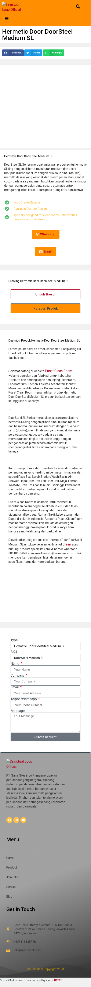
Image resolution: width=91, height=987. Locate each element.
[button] (13, 52)
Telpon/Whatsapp (24, 699)
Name (15, 663)
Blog (9, 896)
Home (10, 857)
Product (11, 867)
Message (18, 711)
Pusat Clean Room (58, 371)
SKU (14, 652)
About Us (12, 877)
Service (11, 887)
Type (14, 640)
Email (15, 687)
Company (18, 675)
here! (58, 980)
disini (67, 544)
